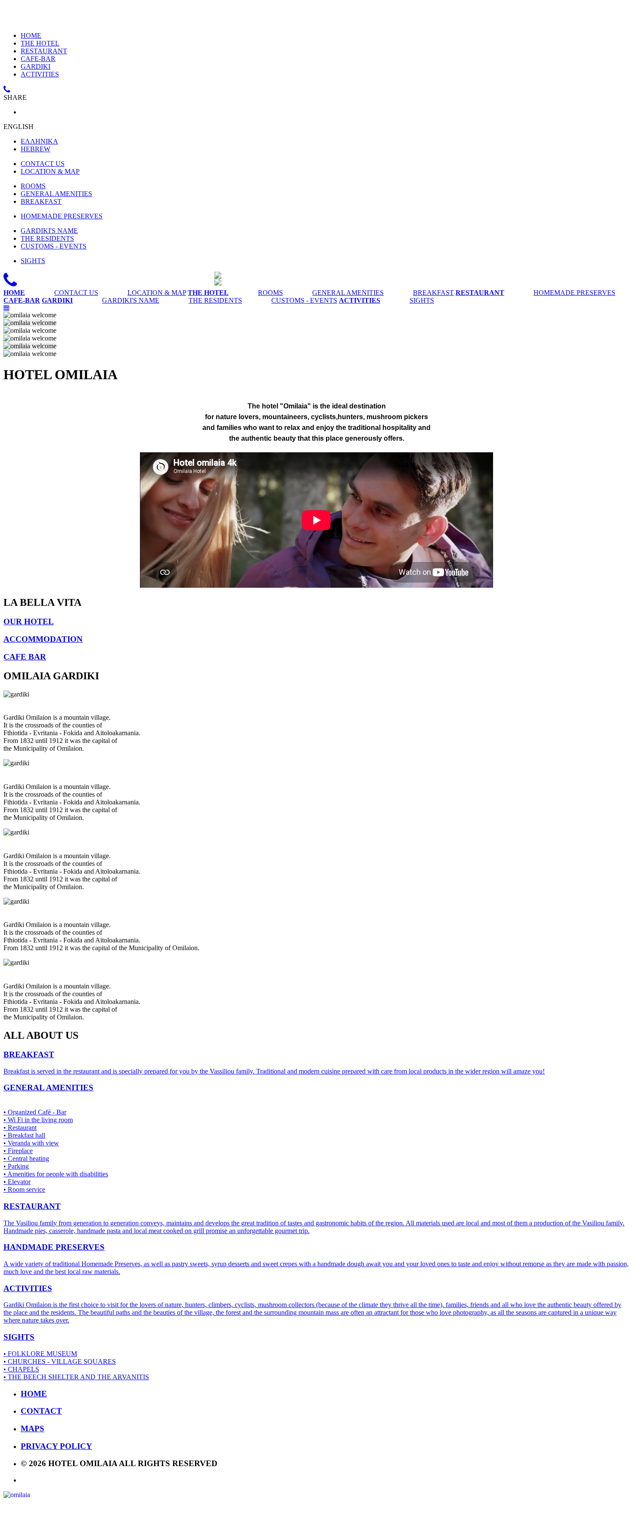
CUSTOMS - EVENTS (54, 246)
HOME (31, 35)
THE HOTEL (40, 43)
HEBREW (35, 149)
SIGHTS (33, 260)
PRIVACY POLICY (56, 1446)
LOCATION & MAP (50, 171)
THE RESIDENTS (47, 238)
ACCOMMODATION (43, 639)
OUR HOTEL (28, 621)
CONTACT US (43, 163)
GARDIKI (35, 66)
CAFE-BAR (38, 58)
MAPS (32, 1428)
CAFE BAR (24, 656)
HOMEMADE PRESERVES (61, 216)
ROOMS (33, 186)
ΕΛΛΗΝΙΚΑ (39, 141)
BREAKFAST (41, 201)
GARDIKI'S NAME (49, 230)
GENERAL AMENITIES (56, 193)
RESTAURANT (44, 51)
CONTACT (41, 1410)
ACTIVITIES (40, 74)
